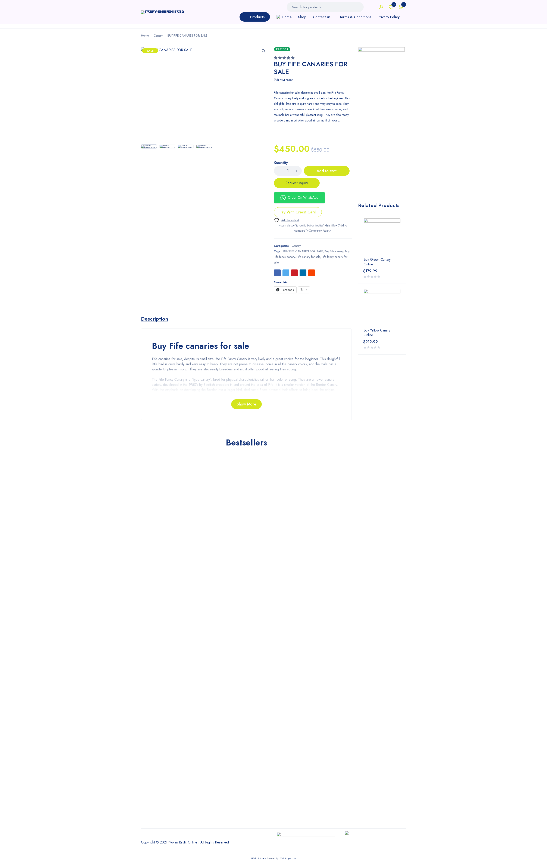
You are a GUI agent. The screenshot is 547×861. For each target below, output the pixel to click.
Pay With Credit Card (297, 212)
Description (154, 319)
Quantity (281, 163)
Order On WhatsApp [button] (303, 197)
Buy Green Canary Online (377, 262)
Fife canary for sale (308, 257)
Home (145, 35)
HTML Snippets (258, 858)
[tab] (154, 319)
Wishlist (393, 4)
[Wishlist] (286, 220)
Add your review (284, 80)
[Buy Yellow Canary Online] (382, 307)
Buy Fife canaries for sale (200, 346)
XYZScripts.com (288, 858)
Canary (158, 35)
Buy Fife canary (334, 251)
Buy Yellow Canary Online (377, 332)
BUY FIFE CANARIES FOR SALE (303, 251)
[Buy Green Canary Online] (382, 236)
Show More (246, 404)
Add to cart (327, 171)
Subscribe (311, 557)
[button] (264, 51)
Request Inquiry (296, 182)
